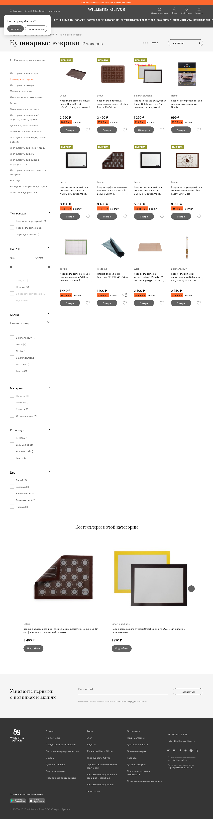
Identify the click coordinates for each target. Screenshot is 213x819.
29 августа (144, 130)
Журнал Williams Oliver (100, 751)
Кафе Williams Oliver (98, 757)
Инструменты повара (22, 85)
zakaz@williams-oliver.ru (181, 741)
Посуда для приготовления (103, 20)
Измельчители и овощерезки (26, 97)
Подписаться (188, 691)
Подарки (80, 20)
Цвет (13, 472)
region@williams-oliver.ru (180, 767)
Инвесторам (94, 791)
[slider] (11, 267)
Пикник (68, 20)
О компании (133, 731)
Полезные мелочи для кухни (25, 131)
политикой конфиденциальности (131, 701)
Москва (17, 11)
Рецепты (91, 744)
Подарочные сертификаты (61, 777)
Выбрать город (36, 28)
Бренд (14, 314)
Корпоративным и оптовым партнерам (102, 765)
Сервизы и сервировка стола (138, 20)
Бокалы (50, 757)
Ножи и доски (201, 20)
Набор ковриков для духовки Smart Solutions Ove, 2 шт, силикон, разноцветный (148, 630)
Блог (89, 737)
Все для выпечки (55, 771)
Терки (13, 103)
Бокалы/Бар (164, 20)
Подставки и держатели (23, 192)
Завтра (70, 130)
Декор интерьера (182, 20)
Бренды (58, 20)
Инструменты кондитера (24, 73)
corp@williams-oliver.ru (179, 760)
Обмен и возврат (136, 751)
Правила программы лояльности (138, 772)
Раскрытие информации (100, 784)
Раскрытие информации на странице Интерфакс (102, 775)
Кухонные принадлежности (29, 60)
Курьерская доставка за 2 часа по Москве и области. (106, 2)
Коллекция (17, 430)
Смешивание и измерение (24, 109)
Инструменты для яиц (22, 153)
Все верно (15, 28)
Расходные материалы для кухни (28, 186)
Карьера (132, 757)
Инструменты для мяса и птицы (27, 147)
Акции (90, 731)
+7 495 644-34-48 (35, 10)
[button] (191, 588)
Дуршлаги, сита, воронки (24, 125)
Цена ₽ (15, 248)
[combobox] (185, 42)
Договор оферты (136, 764)
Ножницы (15, 180)
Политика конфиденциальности (144, 781)
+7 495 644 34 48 (178, 734)
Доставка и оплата (137, 744)
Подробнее (33, 648)
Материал (17, 387)
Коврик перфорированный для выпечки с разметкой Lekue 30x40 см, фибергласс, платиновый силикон (60, 630)
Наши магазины (136, 737)
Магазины (54, 10)
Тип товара (18, 213)
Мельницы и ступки (21, 91)
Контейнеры (53, 737)
